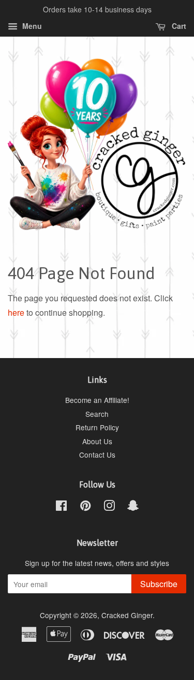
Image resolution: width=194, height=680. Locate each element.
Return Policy (97, 427)
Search (97, 414)
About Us (97, 441)
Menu (31, 26)
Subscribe (158, 584)
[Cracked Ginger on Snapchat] (133, 507)
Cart (178, 26)
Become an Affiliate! (97, 400)
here (16, 312)
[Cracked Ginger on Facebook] (61, 507)
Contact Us (97, 454)
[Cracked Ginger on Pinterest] (85, 507)
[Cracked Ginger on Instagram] (109, 507)
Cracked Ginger (127, 615)
